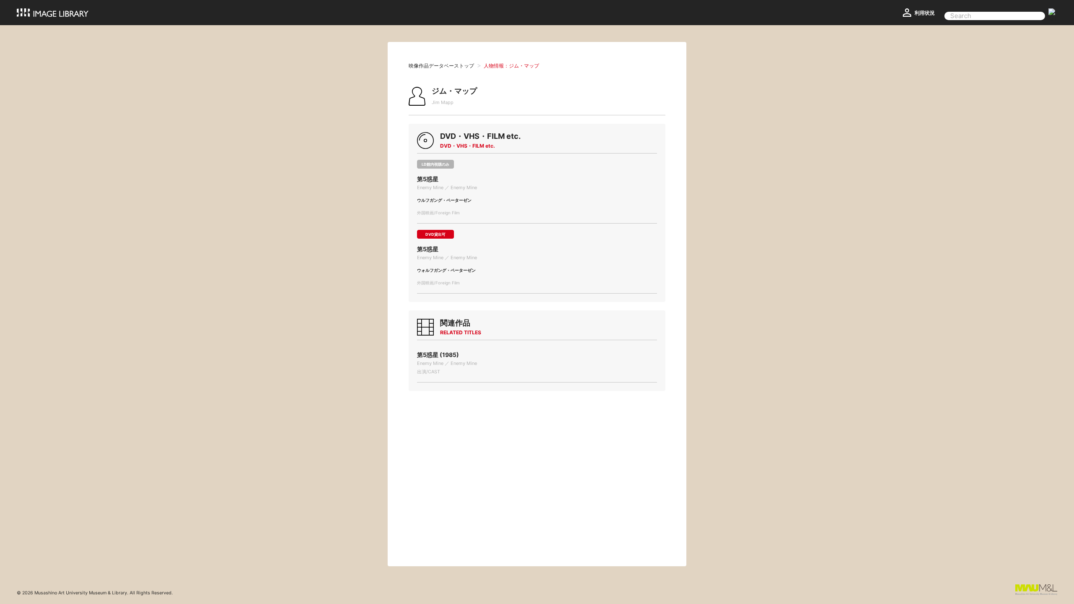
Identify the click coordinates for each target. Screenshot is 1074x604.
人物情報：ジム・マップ (511, 65)
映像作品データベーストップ (441, 65)
